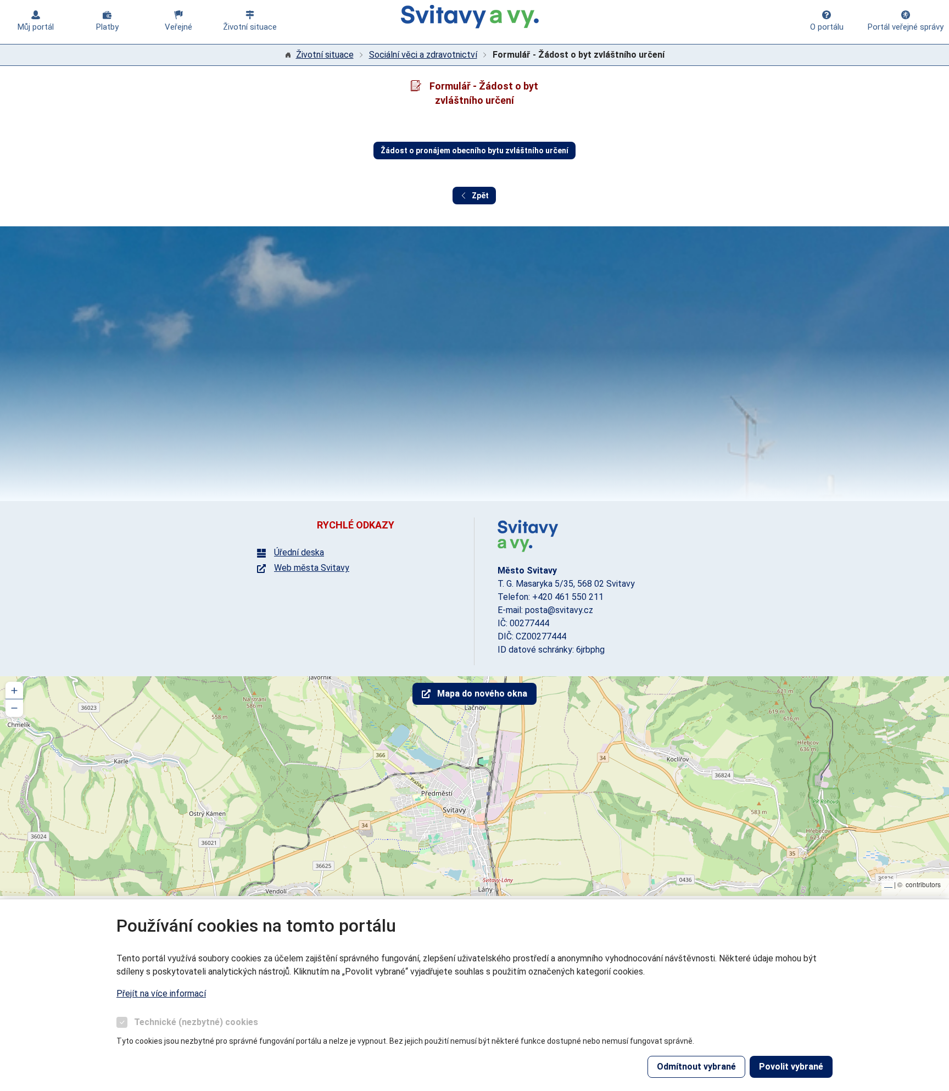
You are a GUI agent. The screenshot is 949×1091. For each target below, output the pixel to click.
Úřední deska (299, 553)
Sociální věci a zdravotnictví (423, 54)
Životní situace (250, 27)
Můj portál (36, 27)
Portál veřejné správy (906, 27)
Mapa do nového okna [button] (482, 693)
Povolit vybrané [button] (791, 1066)
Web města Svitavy (311, 568)
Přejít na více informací (161, 993)
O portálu (827, 27)
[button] (14, 690)
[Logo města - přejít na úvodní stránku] (528, 535)
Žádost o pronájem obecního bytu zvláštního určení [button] (474, 150)
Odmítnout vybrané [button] (696, 1066)
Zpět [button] (480, 195)
